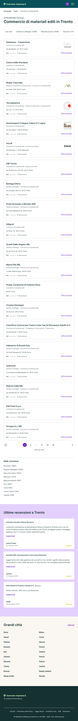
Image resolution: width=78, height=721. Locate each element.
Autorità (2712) (69, 32)
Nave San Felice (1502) (12, 473)
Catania (42, 652)
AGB (59, 711)
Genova (42, 642)
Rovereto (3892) (10, 466)
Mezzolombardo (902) (12, 480)
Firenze (42, 647)
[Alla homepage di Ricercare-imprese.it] (15, 4)
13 (53, 445)
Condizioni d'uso (51, 711)
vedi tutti (8, 32)
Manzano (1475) (10, 477)
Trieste (6, 666)
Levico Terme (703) (11, 491)
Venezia (7, 656)
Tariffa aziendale (66, 53)
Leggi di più (10, 536)
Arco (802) (8, 484)
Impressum (66, 711)
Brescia (6, 671)
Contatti (12, 711)
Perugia (42, 676)
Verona (42, 656)
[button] (67, 4)
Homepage (7, 11)
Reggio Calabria (45, 671)
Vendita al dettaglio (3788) (26, 32)
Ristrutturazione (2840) (50, 32)
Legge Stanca (39, 711)
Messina (7, 661)
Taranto (42, 666)
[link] (39, 47)
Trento (15, 11)
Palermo (7, 642)
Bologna (7, 647)
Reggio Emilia (9, 676)
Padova (42, 661)
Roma (6, 632)
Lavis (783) (8, 488)
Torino (41, 637)
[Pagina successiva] (72, 445)
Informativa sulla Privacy (25, 711)
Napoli (6, 637)
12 (47, 445)
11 (42, 445)
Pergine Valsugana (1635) (13, 469)
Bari (5, 652)
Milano (41, 632)
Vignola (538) (9, 495)
